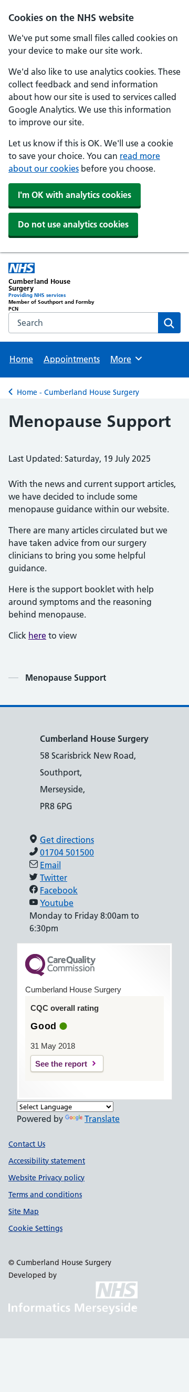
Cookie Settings (35, 1228)
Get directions (67, 839)
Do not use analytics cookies (73, 224)
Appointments (72, 359)
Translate (102, 1118)
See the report (61, 1063)
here (37, 635)
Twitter (53, 877)
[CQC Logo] (60, 973)
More (125, 359)
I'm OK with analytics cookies (74, 195)
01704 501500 (67, 852)
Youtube (57, 903)
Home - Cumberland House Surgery (78, 392)
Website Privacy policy (46, 1177)
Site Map (23, 1211)
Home (21, 359)
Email (50, 865)
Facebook (59, 890)
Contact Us (26, 1144)
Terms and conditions (45, 1194)
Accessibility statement (46, 1161)
